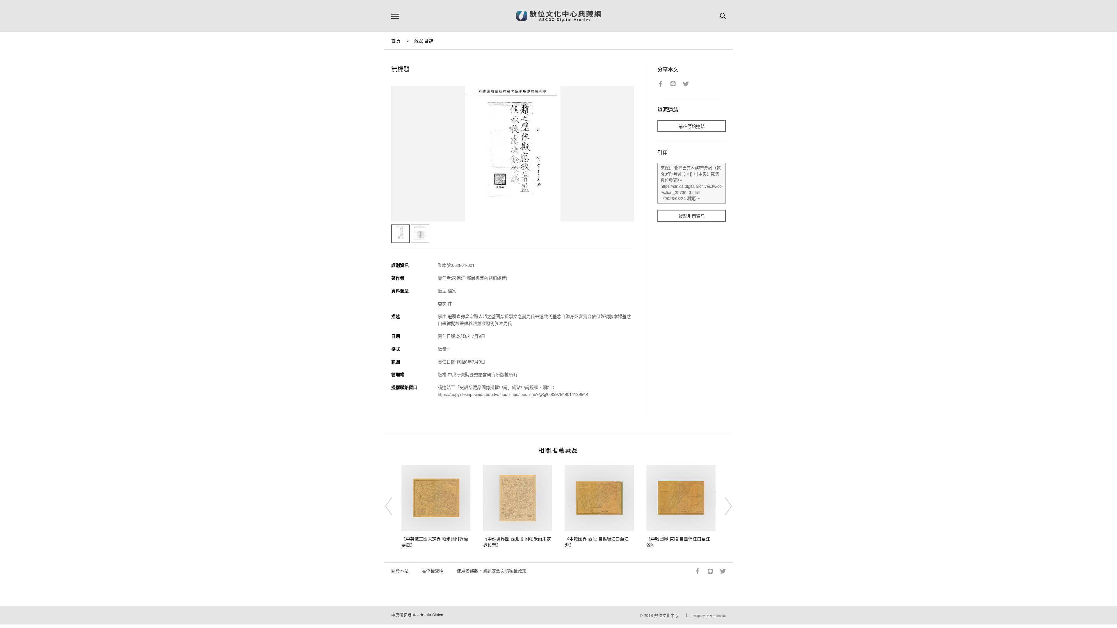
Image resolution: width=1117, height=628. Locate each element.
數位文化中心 (666, 615)
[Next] (723, 506)
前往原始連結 (692, 126)
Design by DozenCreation (708, 616)
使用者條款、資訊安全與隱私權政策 (492, 571)
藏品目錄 (424, 41)
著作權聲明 (433, 571)
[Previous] (393, 506)
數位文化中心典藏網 (558, 16)
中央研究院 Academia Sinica (417, 615)
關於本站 (400, 571)
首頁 (396, 41)
